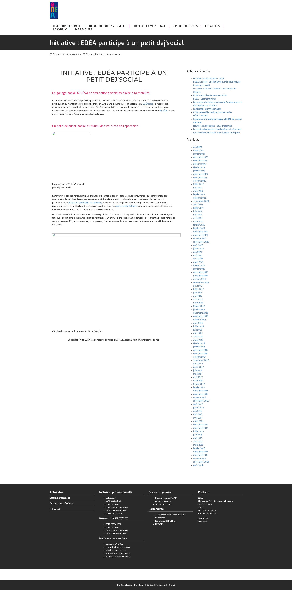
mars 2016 (198, 421)
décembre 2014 (200, 452)
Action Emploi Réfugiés (126, 206)
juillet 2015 (198, 431)
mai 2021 (197, 215)
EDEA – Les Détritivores (204, 99)
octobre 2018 (199, 320)
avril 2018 (198, 336)
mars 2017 (198, 380)
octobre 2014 (199, 458)
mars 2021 (198, 221)
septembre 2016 (201, 401)
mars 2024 (198, 150)
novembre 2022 (200, 177)
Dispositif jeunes (160, 492)
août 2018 (198, 323)
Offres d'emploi (60, 497)
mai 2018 (197, 333)
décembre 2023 (200, 157)
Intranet (55, 509)
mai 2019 (197, 296)
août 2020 (198, 245)
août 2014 (198, 465)
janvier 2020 (199, 269)
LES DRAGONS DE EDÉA (165, 521)
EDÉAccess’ (212, 26)
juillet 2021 (198, 208)
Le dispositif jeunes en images (207, 109)
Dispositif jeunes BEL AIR (166, 498)
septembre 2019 (201, 282)
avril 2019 (198, 299)
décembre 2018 (200, 313)
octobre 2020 (199, 238)
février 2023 (199, 167)
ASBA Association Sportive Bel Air (170, 515)
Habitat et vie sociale (150, 26)
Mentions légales (124, 585)
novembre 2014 (200, 455)
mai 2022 (197, 188)
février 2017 (199, 384)
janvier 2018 (199, 347)
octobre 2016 (199, 397)
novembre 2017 (200, 353)
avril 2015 (198, 441)
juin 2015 (197, 435)
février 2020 (199, 265)
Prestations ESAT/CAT (113, 518)
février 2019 (199, 306)
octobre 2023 (199, 164)
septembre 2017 (201, 360)
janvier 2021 (199, 228)
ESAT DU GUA (112, 504)
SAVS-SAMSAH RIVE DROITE (118, 553)
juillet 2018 (198, 326)
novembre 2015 (200, 428)
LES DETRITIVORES (114, 513)
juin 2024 (197, 147)
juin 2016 (197, 411)
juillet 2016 (198, 408)
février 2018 (199, 343)
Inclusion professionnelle (107, 26)
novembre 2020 (200, 235)
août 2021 (198, 204)
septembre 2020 (201, 242)
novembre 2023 (200, 160)
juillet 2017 (198, 367)
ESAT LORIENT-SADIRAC (116, 510)
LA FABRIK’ (60, 29)
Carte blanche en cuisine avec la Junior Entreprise (216, 133)
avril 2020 (198, 259)
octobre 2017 (199, 357)
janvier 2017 (199, 387)
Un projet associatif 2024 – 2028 (208, 78)
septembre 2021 (201, 201)
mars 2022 (198, 191)
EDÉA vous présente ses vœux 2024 (210, 95)
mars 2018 (198, 340)
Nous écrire (203, 518)
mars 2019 (198, 303)
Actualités (63, 54)
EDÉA (52, 54)
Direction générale (67, 26)
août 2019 (198, 286)
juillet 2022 (198, 184)
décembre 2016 (200, 391)
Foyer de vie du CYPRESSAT (118, 547)
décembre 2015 (200, 424)
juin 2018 (197, 330)
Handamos (160, 518)
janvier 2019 (199, 309)
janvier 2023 (199, 171)
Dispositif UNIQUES (114, 544)
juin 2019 (197, 292)
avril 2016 (198, 418)
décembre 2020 (200, 232)
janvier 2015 (199, 448)
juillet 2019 (198, 289)
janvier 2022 (199, 194)
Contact (150, 585)
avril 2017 (198, 377)
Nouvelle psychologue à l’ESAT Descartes (212, 126)
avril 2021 (198, 218)
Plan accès (202, 522)
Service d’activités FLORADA (118, 557)
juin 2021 (197, 211)
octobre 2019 (199, 279)
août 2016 (198, 404)
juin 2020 (197, 252)
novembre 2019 (200, 276)
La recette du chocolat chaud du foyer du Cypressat (217, 129)
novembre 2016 (200, 394)
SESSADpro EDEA (163, 504)
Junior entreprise (163, 501)
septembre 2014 (201, 462)
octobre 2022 (199, 181)
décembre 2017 (200, 350)
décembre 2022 (200, 174)
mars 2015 (198, 445)
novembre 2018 (200, 316)
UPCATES (159, 524)
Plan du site (139, 585)
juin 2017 (197, 370)
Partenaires (83, 29)
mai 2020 (197, 255)
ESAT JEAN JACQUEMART (117, 507)
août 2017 (198, 364)
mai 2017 (197, 374)
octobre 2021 (199, 198)
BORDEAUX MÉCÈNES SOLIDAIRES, (85, 203)
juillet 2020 (198, 248)
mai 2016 (197, 414)
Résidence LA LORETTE (116, 550)
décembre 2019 (200, 272)
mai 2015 (197, 438)
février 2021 (199, 225)
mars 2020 (198, 262)
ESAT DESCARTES (113, 501)
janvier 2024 (199, 154)
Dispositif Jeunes (186, 26)
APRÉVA (164, 111)
